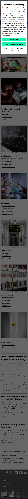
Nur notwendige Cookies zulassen (14, 44)
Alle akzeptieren (14, 39)
